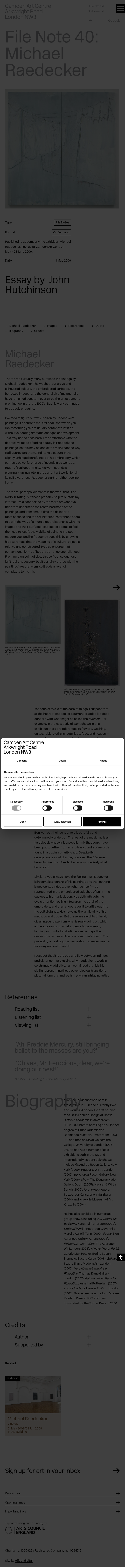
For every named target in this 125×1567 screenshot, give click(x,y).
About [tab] (103, 760)
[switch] (47, 808)
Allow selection (62, 821)
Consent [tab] (22, 760)
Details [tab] (62, 760)
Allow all (102, 821)
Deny (23, 821)
